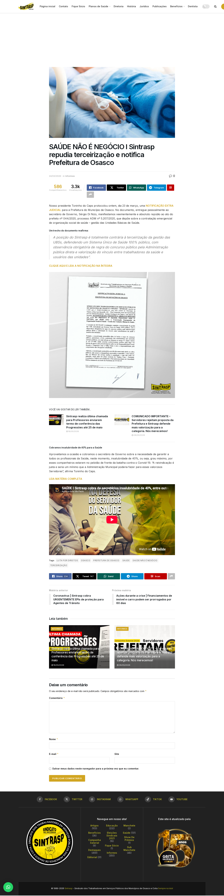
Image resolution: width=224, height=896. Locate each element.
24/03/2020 (55, 176)
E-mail (54, 754)
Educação (112, 825)
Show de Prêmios (129, 838)
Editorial (92, 857)
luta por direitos (67, 560)
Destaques (94, 850)
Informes (70, 176)
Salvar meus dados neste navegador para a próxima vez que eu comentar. (95, 768)
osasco (85, 560)
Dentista (193, 6)
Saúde (126, 832)
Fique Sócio (78, 6)
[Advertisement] (112, 37)
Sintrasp (68, 888)
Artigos (94, 825)
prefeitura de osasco (106, 560)
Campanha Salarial (94, 841)
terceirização (58, 565)
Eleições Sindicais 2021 (111, 835)
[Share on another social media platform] (90, 195)
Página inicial (47, 6)
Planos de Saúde (98, 6)
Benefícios (176, 6)
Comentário (57, 698)
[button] (8, 887)
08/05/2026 (139, 435)
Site (116, 754)
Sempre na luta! (165, 888)
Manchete (129, 825)
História (131, 6)
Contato (63, 6)
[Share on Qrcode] (170, 187)
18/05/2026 (73, 431)
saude (126, 560)
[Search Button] (215, 6)
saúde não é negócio (145, 560)
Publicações (160, 6)
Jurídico (144, 6)
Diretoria (118, 6)
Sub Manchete (129, 848)
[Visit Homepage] (27, 6)
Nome (53, 739)
